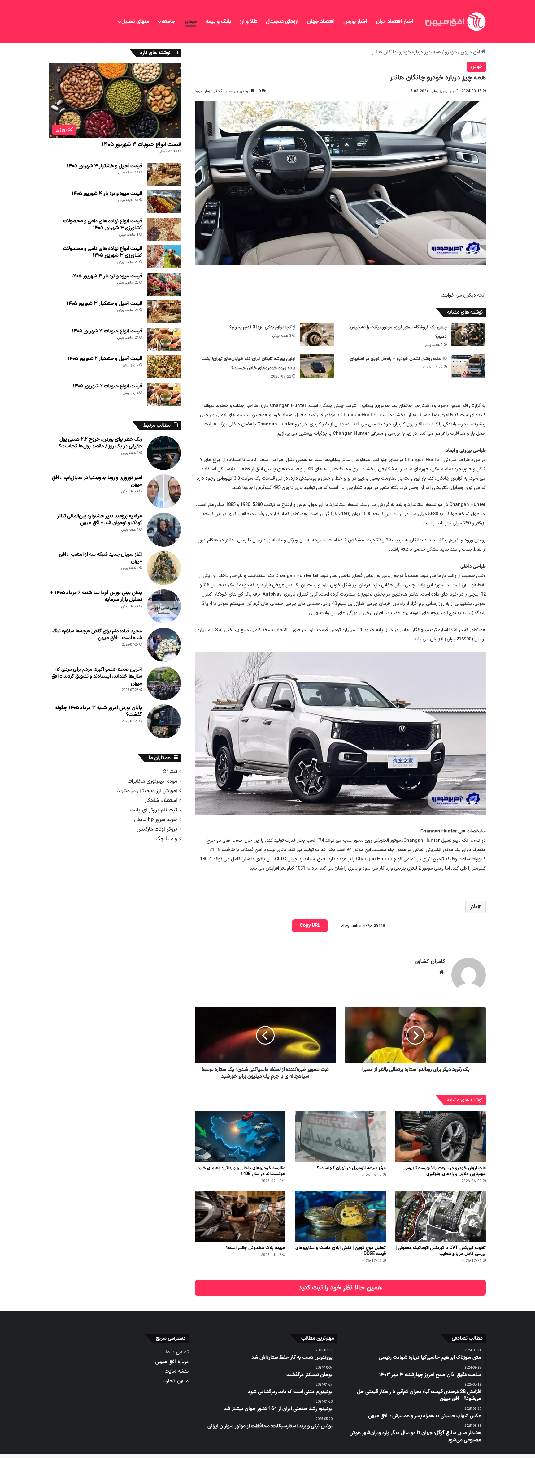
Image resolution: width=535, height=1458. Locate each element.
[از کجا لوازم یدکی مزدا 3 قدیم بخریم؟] (317, 334)
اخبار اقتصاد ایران (394, 22)
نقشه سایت (176, 1371)
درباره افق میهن (172, 1362)
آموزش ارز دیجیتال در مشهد (147, 791)
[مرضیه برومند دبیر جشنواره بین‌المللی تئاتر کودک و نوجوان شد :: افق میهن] (164, 530)
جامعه (168, 22)
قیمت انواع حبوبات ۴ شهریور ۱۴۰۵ (141, 144)
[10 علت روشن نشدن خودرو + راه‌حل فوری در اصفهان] (468, 366)
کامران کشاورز (429, 961)
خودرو (190, 22)
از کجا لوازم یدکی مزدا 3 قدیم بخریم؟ (262, 327)
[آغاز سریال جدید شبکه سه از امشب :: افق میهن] (164, 568)
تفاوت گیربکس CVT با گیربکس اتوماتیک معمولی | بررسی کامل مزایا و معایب (440, 1251)
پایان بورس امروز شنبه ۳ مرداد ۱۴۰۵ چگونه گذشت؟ (98, 711)
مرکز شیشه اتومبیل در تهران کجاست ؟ (351, 1168)
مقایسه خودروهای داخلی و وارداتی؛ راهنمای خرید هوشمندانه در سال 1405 (241, 1171)
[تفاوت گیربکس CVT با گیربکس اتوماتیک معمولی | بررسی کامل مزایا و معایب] (440, 1216)
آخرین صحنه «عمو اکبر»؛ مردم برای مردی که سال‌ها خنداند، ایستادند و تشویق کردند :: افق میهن (97, 676)
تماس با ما (177, 1352)
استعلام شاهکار (161, 800)
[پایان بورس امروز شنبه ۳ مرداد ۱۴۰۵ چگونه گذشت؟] (164, 721)
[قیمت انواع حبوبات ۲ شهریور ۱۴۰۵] (164, 394)
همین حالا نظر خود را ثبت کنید (340, 1288)
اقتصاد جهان (321, 22)
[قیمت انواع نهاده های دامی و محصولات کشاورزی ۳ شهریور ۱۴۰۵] (164, 256)
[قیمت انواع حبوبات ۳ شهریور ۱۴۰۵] (164, 339)
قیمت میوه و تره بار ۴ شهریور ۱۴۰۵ (107, 193)
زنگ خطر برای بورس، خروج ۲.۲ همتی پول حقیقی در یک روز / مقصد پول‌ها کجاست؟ (100, 443)
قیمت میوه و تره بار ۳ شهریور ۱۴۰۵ (106, 276)
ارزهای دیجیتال (282, 22)
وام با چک (166, 839)
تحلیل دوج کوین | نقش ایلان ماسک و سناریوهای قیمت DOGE (340, 1251)
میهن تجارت (175, 1381)
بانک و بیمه (218, 22)
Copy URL (310, 925)
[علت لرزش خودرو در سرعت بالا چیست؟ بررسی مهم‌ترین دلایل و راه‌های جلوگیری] (440, 1136)
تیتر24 (170, 772)
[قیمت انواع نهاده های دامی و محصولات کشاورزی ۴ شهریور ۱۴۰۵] (164, 229)
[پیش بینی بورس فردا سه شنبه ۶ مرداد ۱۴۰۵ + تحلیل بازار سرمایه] (164, 606)
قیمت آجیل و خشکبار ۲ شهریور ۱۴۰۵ (104, 358)
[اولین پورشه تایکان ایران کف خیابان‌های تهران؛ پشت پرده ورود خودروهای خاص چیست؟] (317, 366)
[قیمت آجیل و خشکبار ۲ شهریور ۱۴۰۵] (164, 366)
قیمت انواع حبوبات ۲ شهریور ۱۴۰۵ (107, 386)
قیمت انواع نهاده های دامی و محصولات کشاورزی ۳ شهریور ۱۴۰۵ (102, 252)
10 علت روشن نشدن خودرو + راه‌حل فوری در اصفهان (398, 359)
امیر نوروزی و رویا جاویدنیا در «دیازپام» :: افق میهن (97, 481)
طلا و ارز (248, 22)
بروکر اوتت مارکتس (157, 829)
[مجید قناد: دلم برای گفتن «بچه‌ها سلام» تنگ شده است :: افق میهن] (164, 645)
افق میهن (471, 52)
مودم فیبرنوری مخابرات (152, 781)
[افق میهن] (455, 21)
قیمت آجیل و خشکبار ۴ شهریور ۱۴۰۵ (104, 166)
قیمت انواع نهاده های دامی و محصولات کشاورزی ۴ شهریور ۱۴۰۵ (102, 224)
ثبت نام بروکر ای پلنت (153, 810)
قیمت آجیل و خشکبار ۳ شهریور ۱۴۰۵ (104, 303)
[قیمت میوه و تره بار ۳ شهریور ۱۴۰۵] (164, 284)
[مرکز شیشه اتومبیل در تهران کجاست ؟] (340, 1136)
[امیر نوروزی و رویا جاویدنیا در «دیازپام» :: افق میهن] (164, 491)
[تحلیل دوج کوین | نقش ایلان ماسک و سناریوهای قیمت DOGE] (340, 1216)
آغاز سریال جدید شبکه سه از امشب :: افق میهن (100, 558)
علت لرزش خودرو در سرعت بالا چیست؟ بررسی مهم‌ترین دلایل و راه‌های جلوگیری (444, 1171)
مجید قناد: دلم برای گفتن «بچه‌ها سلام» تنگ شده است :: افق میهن (97, 634)
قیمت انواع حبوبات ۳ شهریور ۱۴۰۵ (107, 331)
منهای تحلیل (135, 22)
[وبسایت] (441, 972)
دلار (473, 907)
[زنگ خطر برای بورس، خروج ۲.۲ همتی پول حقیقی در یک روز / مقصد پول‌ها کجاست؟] (164, 453)
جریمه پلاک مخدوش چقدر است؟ (255, 1248)
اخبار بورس (355, 22)
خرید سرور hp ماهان (155, 819)
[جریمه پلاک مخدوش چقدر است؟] (240, 1216)
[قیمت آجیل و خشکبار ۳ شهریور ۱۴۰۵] (164, 311)
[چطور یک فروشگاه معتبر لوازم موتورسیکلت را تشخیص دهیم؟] (468, 334)
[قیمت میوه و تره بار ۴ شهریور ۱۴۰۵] (164, 201)
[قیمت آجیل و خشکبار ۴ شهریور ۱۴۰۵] (164, 174)
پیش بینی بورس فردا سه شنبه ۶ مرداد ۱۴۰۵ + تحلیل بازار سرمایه (96, 596)
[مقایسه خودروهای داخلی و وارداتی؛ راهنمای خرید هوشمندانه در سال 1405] (240, 1136)
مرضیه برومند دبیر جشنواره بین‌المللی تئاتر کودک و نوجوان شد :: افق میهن (99, 519)
